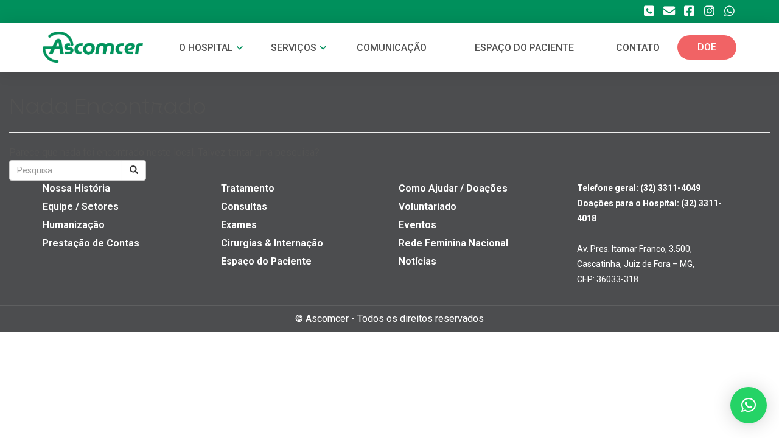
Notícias (417, 261)
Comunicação (392, 48)
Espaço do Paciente (266, 261)
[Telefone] (648, 11)
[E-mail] (669, 11)
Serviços (295, 48)
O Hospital (207, 48)
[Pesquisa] (134, 170)
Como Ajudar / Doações (453, 188)
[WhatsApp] (729, 11)
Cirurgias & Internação (272, 243)
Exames (239, 225)
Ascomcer (327, 318)
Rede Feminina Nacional (453, 243)
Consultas (244, 206)
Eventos (417, 225)
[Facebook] (689, 11)
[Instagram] (709, 11)
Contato (638, 48)
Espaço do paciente (524, 48)
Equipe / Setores (81, 206)
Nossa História (76, 188)
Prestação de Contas (91, 243)
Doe (706, 47)
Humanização (74, 225)
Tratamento (247, 188)
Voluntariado (427, 206)
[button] (748, 405)
